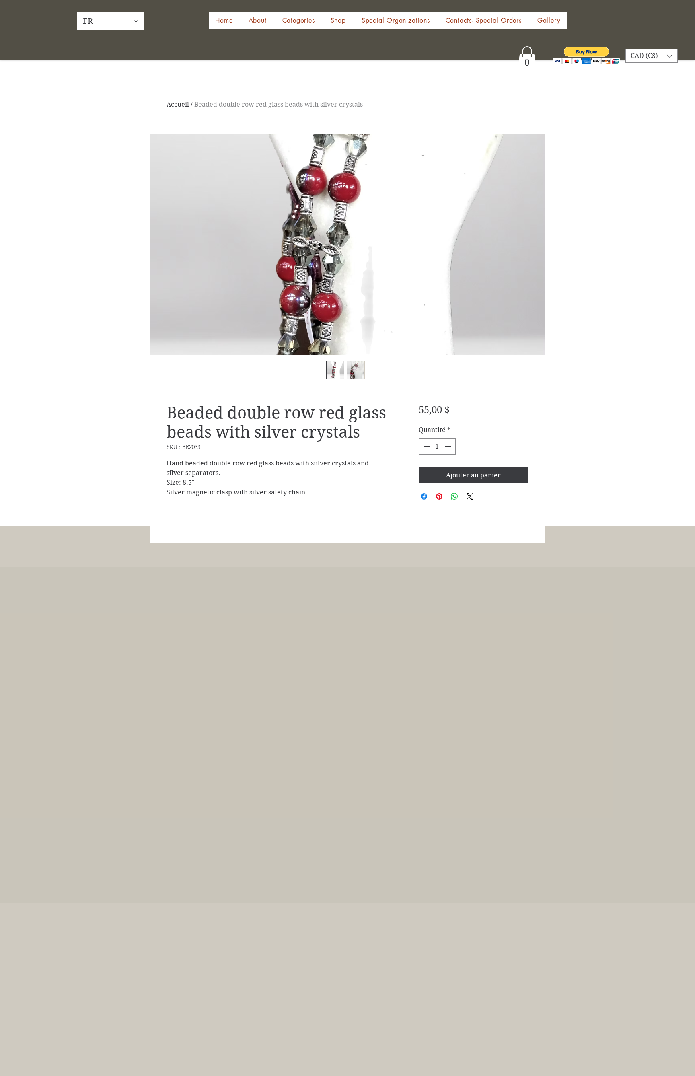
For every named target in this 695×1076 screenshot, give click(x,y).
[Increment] (448, 446)
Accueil (178, 104)
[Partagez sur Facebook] (424, 496)
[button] (338, 20)
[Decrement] (425, 446)
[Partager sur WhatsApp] (454, 496)
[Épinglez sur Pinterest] (439, 496)
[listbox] (651, 56)
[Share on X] (470, 496)
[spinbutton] (437, 446)
